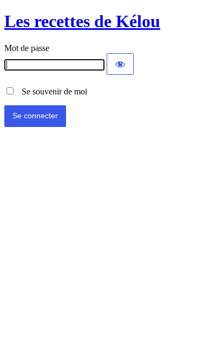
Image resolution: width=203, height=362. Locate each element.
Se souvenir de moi (51, 91)
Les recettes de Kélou (82, 21)
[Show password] (120, 64)
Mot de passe (26, 48)
